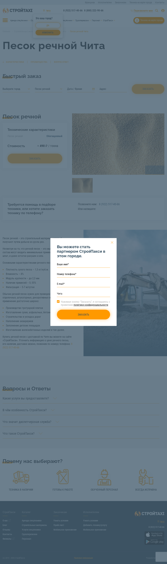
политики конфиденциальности (91, 304)
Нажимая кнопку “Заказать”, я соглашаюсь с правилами (85, 303)
